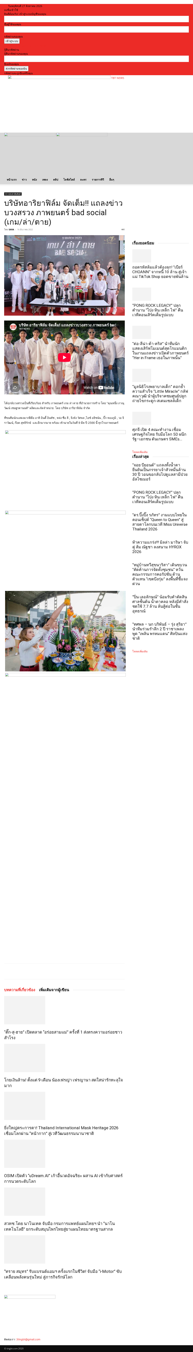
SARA (11, 229)
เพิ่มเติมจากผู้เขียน (54, 990)
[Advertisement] (52, 120)
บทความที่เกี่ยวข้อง (19, 990)
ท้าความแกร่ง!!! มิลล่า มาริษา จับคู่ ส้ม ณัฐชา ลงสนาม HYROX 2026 (160, 547)
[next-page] (7, 1285)
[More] (57, 971)
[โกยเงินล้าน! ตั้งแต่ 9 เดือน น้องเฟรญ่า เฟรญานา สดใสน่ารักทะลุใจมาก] (64, 1058)
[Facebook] (31, 971)
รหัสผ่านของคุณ (13, 36)
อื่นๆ (111, 179)
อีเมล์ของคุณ (11, 64)
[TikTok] (11, 1343)
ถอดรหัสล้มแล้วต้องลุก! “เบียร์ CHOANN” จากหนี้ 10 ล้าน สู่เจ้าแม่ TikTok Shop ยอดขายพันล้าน (160, 272)
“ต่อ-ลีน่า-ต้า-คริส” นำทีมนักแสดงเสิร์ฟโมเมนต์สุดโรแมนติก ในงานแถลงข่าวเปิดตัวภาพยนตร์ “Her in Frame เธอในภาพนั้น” (160, 350)
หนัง (34, 179)
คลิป (55, 179)
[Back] (55, 6)
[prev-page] (5, 1285)
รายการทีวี (98, 179)
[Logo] (30, 135)
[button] (184, 137)
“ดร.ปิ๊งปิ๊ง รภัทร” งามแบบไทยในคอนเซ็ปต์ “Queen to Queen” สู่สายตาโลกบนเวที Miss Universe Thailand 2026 (160, 522)
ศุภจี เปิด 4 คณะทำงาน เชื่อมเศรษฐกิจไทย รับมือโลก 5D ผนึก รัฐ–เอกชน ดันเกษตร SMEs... (159, 434)
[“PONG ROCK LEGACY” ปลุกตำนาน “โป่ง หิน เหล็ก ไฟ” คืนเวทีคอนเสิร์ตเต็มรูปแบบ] (160, 294)
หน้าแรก (12, 179)
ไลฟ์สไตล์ (69, 179)
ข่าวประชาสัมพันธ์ (13, 194)
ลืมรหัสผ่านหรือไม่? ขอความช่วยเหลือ (25, 45)
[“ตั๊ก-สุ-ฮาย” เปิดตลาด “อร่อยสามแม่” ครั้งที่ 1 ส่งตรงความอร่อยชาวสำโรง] (64, 1010)
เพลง (45, 179)
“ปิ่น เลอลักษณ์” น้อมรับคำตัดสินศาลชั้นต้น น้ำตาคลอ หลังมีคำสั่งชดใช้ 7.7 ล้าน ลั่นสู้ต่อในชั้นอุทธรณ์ (160, 604)
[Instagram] (8, 1343)
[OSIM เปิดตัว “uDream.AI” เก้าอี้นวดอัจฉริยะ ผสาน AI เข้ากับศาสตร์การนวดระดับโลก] (64, 1154)
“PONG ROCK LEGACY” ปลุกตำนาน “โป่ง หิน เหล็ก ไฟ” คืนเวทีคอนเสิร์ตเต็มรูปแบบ (157, 310)
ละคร (83, 179)
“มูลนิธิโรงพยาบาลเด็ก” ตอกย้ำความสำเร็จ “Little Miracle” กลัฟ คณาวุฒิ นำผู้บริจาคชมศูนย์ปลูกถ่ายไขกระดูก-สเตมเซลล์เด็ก (160, 393)
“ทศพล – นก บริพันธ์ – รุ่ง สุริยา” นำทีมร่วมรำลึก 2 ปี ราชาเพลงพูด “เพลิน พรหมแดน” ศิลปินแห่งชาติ (159, 631)
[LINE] (48, 971)
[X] (40, 971)
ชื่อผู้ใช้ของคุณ (12, 24)
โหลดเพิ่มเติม (140, 452)
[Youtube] (16, 1343)
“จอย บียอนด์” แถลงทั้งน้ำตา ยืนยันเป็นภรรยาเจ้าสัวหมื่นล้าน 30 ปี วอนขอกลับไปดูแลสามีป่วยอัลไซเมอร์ (160, 472)
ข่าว (24, 179)
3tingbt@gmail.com (28, 1339)
